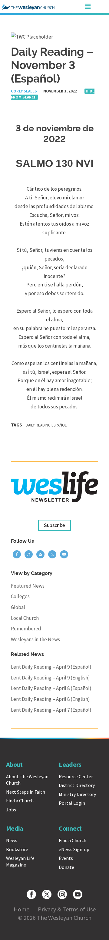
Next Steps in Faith (25, 792)
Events (66, 858)
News (11, 840)
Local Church (25, 618)
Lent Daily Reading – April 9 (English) (50, 677)
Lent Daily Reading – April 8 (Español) (51, 688)
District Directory (77, 785)
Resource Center (76, 776)
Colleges (20, 596)
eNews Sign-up (74, 849)
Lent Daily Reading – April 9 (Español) (51, 667)
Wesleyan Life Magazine (20, 861)
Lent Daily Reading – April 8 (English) (50, 699)
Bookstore (17, 849)
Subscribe (54, 525)
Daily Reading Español (46, 425)
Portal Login (72, 803)
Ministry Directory (77, 794)
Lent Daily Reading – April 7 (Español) (51, 710)
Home (21, 909)
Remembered (26, 628)
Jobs (11, 810)
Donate (66, 867)
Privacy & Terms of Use (67, 909)
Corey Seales (24, 91)
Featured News (28, 585)
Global (18, 607)
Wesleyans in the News (35, 639)
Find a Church (20, 801)
